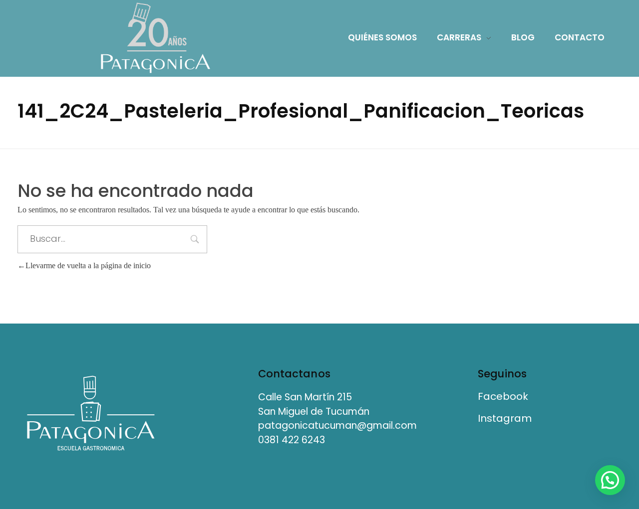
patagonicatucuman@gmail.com (337, 425)
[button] (610, 480)
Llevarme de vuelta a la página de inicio (88, 265)
